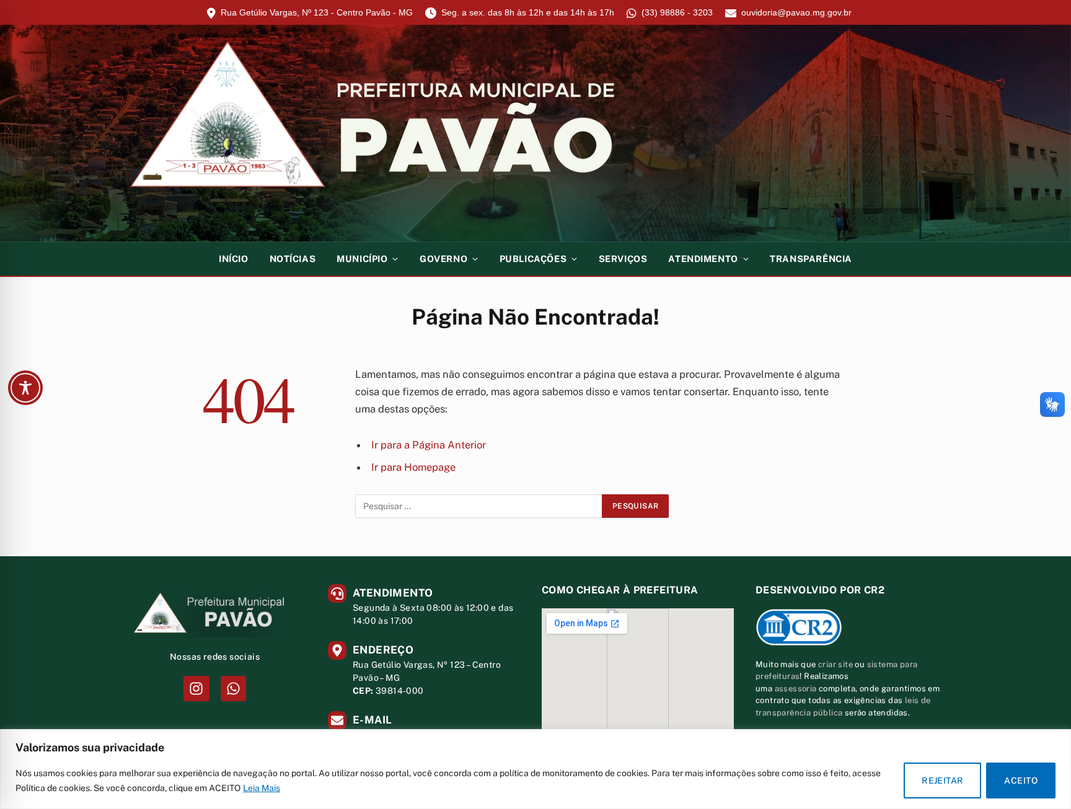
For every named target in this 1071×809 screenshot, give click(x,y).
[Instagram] (196, 688)
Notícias (293, 258)
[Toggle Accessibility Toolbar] (25, 388)
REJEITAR (942, 780)
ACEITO (1021, 780)
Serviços (623, 258)
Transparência (811, 258)
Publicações (533, 258)
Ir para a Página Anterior (428, 445)
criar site (835, 664)
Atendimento (703, 258)
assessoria (796, 688)
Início (233, 258)
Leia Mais (261, 788)
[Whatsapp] (233, 688)
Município (362, 258)
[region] (535, 769)
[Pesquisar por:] (479, 506)
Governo (443, 258)
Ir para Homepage (413, 467)
